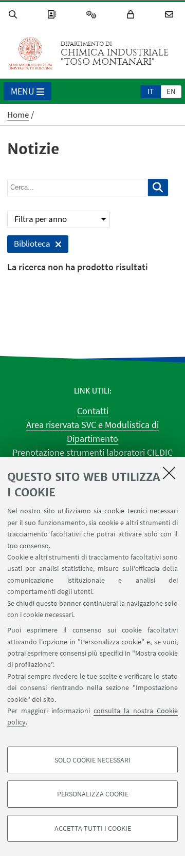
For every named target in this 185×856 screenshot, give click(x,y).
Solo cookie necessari (92, 760)
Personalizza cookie (92, 793)
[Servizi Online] (93, 14)
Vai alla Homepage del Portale (30, 53)
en (171, 91)
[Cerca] (14, 14)
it (150, 91)
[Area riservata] (132, 14)
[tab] (150, 91)
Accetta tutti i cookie (92, 828)
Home (18, 114)
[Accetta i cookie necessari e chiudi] (169, 472)
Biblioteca (28, 245)
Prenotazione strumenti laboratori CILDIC (92, 452)
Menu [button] (22, 91)
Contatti (92, 411)
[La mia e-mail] (170, 14)
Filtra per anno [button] (40, 219)
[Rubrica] (53, 14)
